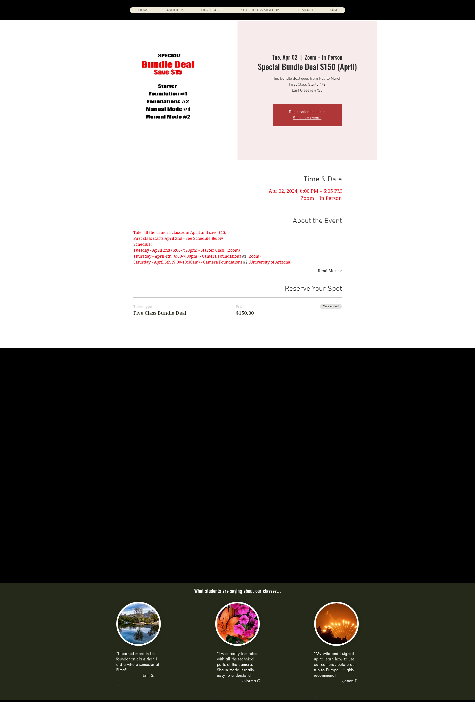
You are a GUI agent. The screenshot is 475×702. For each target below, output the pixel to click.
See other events (307, 118)
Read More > (330, 270)
